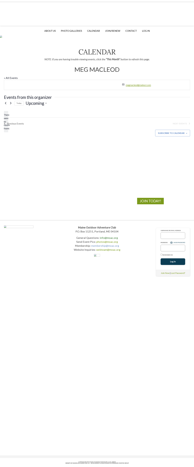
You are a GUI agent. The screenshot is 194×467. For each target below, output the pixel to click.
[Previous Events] (5, 103)
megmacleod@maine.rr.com (138, 85)
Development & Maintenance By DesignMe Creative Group (110, 463)
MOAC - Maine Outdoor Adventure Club (97, 13)
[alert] (6, 121)
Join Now (165, 273)
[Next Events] (10, 103)
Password (164, 242)
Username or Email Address (171, 230)
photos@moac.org (107, 241)
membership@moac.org (105, 245)
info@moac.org (109, 237)
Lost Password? (178, 273)
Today (19, 103)
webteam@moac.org (108, 249)
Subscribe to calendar (171, 133)
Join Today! (150, 201)
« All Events (11, 77)
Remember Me (167, 255)
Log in (146, 30)
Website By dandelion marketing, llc (77, 463)
